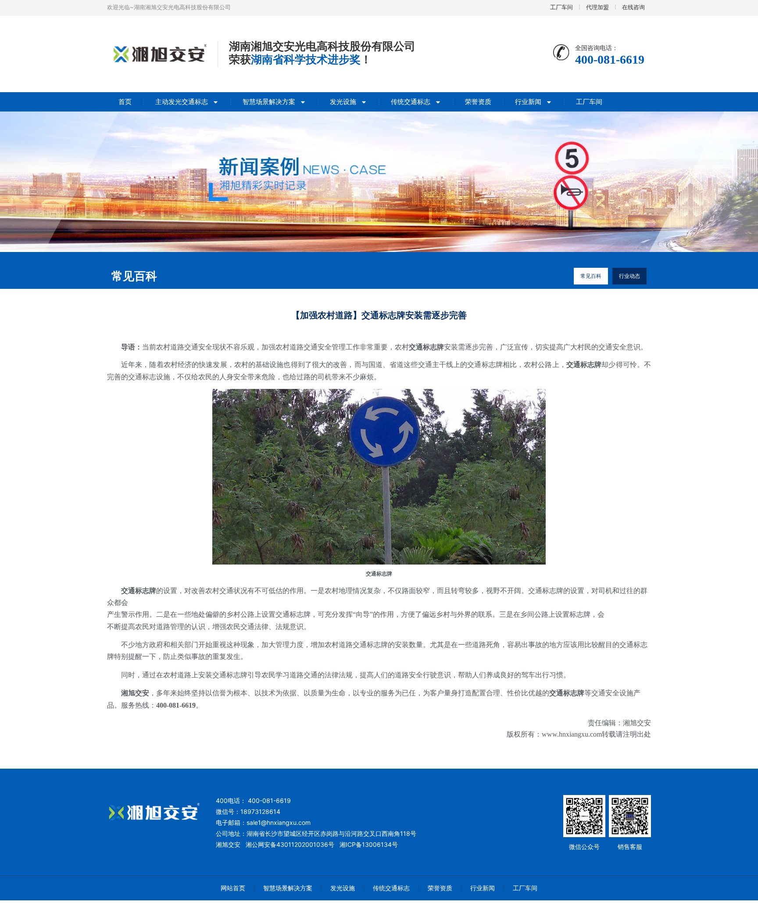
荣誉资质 (478, 101)
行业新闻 (528, 101)
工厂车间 (589, 101)
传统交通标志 (410, 101)
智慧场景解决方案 (269, 101)
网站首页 (233, 888)
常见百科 (590, 276)
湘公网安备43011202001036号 (290, 844)
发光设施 (343, 101)
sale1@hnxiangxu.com (279, 822)
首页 (125, 101)
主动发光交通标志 (181, 101)
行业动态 (629, 276)
